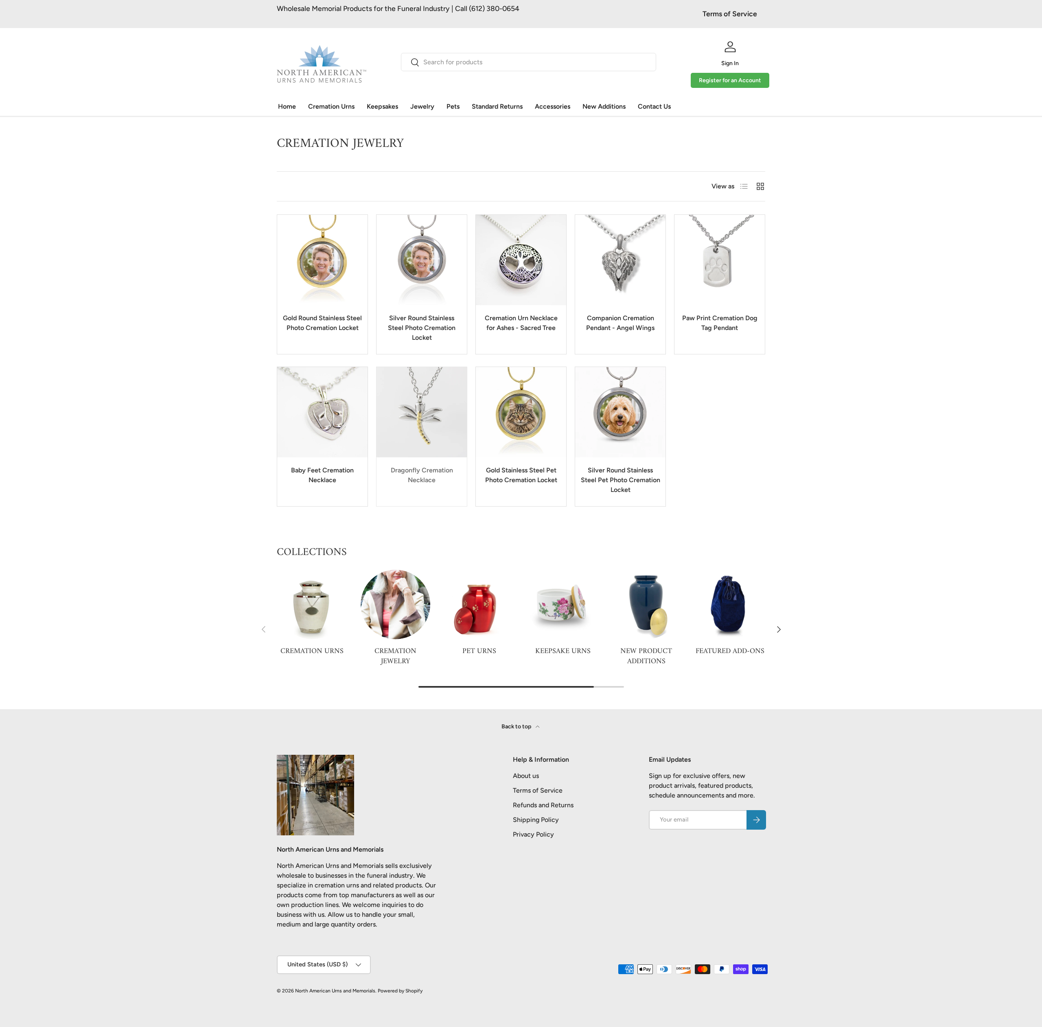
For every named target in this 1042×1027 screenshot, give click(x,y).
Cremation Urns (331, 106)
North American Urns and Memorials (335, 991)
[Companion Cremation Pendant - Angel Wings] (620, 260)
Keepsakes (382, 106)
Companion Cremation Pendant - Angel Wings (620, 323)
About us (526, 776)
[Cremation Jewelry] (395, 604)
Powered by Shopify (400, 991)
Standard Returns (497, 106)
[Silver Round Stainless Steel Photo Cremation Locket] (422, 260)
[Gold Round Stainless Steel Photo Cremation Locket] (322, 260)
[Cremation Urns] (312, 604)
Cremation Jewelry (395, 656)
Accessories (552, 106)
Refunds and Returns (543, 805)
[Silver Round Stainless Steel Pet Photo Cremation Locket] (620, 412)
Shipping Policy (536, 820)
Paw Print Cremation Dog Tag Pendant (719, 323)
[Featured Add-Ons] (730, 604)
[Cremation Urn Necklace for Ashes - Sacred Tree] (521, 260)
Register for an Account (730, 80)
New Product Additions (646, 656)
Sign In (730, 63)
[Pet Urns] (479, 604)
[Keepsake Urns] (563, 604)
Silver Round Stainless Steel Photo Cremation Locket (421, 327)
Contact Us (654, 106)
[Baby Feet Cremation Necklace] (322, 412)
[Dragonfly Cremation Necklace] (422, 412)
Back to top (516, 726)
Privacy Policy (533, 834)
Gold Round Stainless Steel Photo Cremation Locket (322, 323)
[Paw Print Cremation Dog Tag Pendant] (719, 260)
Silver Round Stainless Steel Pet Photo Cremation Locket (620, 480)
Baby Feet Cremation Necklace (322, 475)
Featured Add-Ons (730, 651)
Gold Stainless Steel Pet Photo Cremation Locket (521, 475)
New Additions (604, 106)
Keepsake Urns (563, 651)
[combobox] (528, 62)
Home (287, 106)
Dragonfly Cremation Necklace (422, 475)
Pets (453, 106)
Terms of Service (730, 13)
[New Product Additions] (646, 604)
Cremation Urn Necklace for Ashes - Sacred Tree (521, 323)
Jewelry (422, 106)
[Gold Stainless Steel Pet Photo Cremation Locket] (521, 412)
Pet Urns (479, 651)
